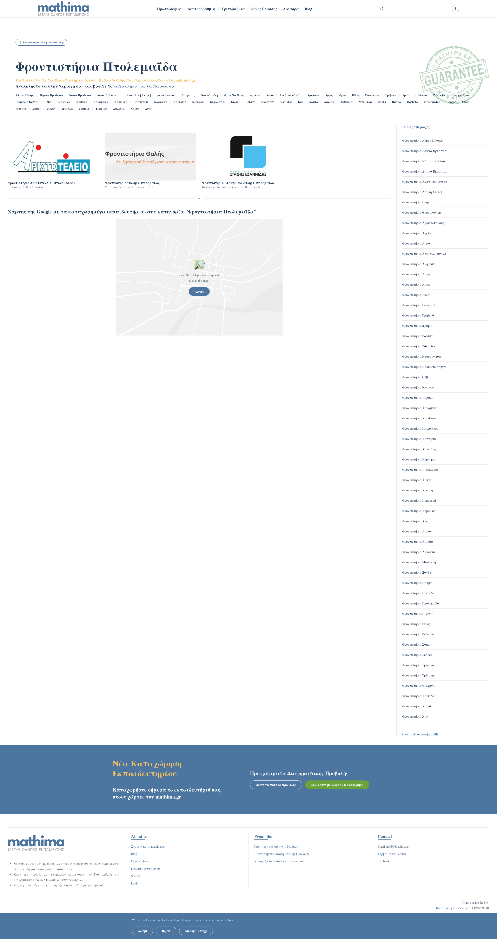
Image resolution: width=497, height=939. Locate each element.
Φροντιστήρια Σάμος (416, 644)
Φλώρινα (101, 109)
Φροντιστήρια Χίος (415, 716)
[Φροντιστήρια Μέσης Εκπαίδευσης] (36, 842)
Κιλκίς (235, 102)
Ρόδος (465, 102)
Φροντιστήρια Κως (415, 521)
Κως (300, 102)
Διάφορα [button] (291, 8)
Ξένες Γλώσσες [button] (264, 8)
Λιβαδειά (346, 102)
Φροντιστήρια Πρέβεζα (418, 593)
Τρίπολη (84, 109)
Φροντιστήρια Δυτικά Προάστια (424, 171)
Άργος (329, 95)
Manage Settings (196, 931)
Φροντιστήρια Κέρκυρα (418, 459)
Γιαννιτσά (372, 95)
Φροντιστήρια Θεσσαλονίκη (421, 212)
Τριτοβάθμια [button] (233, 8)
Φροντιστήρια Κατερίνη (419, 449)
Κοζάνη (250, 102)
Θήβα (48, 102)
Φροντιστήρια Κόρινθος (418, 511)
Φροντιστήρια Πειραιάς (418, 202)
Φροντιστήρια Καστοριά (419, 439)
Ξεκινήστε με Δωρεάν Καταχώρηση (337, 784)
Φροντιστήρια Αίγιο (416, 243)
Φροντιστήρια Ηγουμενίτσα (421, 356)
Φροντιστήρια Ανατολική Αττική (424, 181)
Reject (166, 931)
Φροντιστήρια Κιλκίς (416, 480)
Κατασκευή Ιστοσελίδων (453, 908)
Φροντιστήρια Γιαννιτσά (419, 305)
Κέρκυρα (198, 102)
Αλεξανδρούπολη (290, 95)
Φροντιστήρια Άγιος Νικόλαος (423, 223)
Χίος (148, 109)
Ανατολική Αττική (139, 95)
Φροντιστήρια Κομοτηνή (419, 500)
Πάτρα (396, 102)
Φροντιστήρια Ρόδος (416, 624)
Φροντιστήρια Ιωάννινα (418, 387)
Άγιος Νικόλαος (234, 95)
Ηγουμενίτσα (460, 95)
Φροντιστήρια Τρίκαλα (418, 665)
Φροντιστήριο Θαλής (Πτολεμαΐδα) (133, 182)
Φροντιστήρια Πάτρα (417, 583)
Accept (199, 291)
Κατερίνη (179, 102)
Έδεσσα (422, 95)
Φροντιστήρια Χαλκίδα (418, 696)
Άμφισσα (313, 95)
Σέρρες (51, 109)
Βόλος (355, 95)
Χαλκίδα (119, 109)
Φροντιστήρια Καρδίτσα (419, 418)
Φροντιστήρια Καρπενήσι (420, 428)
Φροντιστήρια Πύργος (417, 613)
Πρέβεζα (412, 102)
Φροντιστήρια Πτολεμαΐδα (97, 66)
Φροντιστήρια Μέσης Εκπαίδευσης (43, 42)
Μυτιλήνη (365, 102)
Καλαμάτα (100, 102)
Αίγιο (270, 95)
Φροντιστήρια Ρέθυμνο (418, 634)
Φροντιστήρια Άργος (416, 274)
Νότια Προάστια (80, 95)
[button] (382, 8)
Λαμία (313, 102)
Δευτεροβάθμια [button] (201, 8)
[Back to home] (63, 8)
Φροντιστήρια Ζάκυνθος (419, 346)
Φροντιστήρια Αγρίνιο (417, 233)
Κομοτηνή (267, 102)
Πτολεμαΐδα (432, 102)
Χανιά (135, 109)
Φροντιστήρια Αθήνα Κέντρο (422, 140)
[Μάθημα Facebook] (455, 8)
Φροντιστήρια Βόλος (416, 295)
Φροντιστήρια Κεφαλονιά (420, 469)
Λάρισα (329, 102)
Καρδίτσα (121, 102)
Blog (308, 8)
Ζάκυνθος (439, 95)
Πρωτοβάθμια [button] (169, 8)
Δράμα (407, 95)
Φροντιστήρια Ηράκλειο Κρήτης (424, 367)
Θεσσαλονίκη (209, 95)
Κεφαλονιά (217, 102)
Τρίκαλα (67, 109)
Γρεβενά (390, 95)
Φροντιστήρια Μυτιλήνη (419, 562)
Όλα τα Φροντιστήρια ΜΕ (420, 734)
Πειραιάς (188, 95)
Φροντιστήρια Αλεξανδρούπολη (424, 253)
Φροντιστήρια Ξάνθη (416, 572)
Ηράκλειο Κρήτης (27, 102)
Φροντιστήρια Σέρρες (417, 655)
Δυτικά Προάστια (109, 95)
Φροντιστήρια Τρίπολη (418, 675)
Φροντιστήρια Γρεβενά (418, 315)
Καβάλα (81, 102)
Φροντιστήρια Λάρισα (417, 541)
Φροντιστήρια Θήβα (416, 377)
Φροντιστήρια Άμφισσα (418, 264)
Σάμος (36, 109)
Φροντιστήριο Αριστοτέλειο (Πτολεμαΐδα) (41, 182)
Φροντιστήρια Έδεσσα (417, 336)
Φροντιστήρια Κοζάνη (417, 490)
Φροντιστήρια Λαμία (416, 531)
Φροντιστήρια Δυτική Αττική (422, 192)
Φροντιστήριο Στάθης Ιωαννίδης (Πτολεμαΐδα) (238, 182)
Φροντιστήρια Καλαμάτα (419, 408)
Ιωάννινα (64, 102)
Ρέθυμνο (21, 109)
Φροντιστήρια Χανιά (416, 706)
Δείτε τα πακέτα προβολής (276, 784)
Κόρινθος (286, 102)
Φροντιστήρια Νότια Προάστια (423, 161)
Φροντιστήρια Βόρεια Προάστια (424, 151)
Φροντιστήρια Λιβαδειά (418, 552)
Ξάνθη (382, 102)
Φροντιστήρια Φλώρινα (418, 685)
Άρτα (342, 95)
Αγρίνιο (255, 95)
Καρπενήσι (141, 102)
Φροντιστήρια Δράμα (417, 325)
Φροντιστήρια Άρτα (416, 284)
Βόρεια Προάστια (51, 95)
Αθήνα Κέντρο (25, 95)
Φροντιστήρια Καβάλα (418, 397)
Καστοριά (160, 102)
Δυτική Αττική (166, 95)
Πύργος (451, 102)
